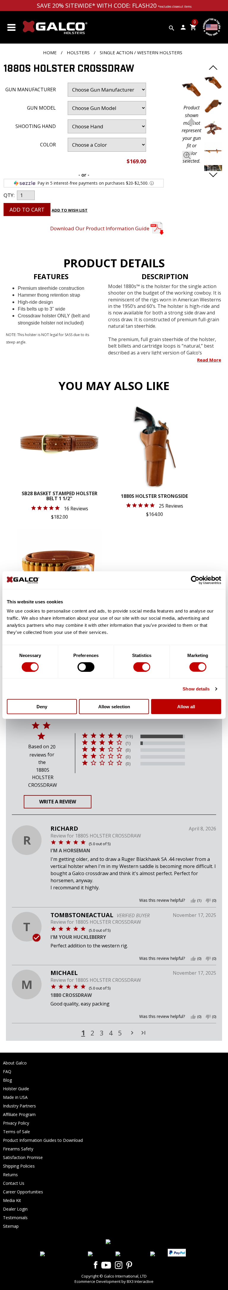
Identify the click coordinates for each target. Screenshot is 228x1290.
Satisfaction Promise (23, 1157)
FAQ (7, 1071)
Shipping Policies (19, 1166)
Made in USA (15, 1097)
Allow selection (114, 706)
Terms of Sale (16, 1131)
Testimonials (15, 1217)
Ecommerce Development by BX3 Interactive (114, 1281)
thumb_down (208, 900)
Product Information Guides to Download (43, 1140)
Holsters (78, 52)
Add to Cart (27, 209)
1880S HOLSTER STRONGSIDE (154, 496)
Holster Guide (16, 1088)
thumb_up (193, 900)
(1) (128, 743)
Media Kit (12, 1200)
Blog (7, 1080)
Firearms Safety (18, 1149)
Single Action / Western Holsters (141, 52)
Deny (42, 706)
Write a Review (57, 801)
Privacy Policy (16, 1123)
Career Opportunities (23, 1192)
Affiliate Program (19, 1114)
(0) (128, 750)
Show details (196, 688)
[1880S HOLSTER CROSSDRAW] (191, 90)
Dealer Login (15, 1209)
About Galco (15, 1063)
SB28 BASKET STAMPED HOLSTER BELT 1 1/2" (59, 496)
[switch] (85, 667)
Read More (209, 360)
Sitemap (11, 1226)
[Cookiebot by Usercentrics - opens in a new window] (195, 580)
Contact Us (13, 1183)
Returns (10, 1174)
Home (50, 52)
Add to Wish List (70, 210)
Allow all (186, 706)
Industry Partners (19, 1106)
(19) (129, 736)
